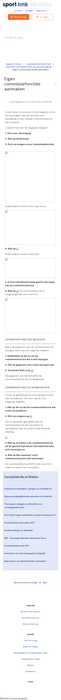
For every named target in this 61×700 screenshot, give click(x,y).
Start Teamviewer (25, 688)
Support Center (14, 63)
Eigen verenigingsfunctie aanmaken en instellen (28, 496)
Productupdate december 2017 (19, 522)
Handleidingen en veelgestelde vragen (30, 652)
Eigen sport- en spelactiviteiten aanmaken (25, 561)
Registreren (41, 10)
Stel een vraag (30, 640)
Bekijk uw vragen (30, 646)
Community (30, 671)
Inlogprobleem (20, 52)
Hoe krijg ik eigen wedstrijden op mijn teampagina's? (30, 515)
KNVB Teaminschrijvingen (42, 49)
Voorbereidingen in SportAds (18, 530)
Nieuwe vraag (19, 17)
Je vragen (44, 17)
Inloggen (29, 10)
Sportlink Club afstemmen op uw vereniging (29, 66)
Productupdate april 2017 (16, 545)
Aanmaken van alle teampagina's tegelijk (24, 553)
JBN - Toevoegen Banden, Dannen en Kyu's (25, 538)
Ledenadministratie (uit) (39, 63)
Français (18, 10)
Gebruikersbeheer (38, 52)
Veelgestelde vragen (30, 659)
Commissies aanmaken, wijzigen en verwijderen (28, 488)
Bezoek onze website (30, 611)
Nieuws (30, 665)
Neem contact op (30, 624)
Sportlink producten (30, 618)
